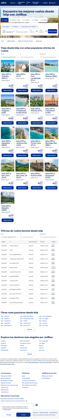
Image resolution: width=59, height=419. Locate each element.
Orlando (3, 341)
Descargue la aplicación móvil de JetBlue (12, 398)
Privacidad (25, 387)
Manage (8, 414)
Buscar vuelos (52, 31)
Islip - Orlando (5, 316)
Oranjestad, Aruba (25, 343)
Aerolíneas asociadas (7, 380)
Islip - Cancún (43, 323)
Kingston (3, 343)
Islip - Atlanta (24, 321)
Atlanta (22, 345)
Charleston (4, 345)
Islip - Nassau (43, 321)
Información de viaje (36, 3)
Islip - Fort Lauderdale (45, 316)
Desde (4, 30)
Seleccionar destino (22, 32)
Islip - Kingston (5, 318)
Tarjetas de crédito (6, 376)
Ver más (29, 329)
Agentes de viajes (6, 383)
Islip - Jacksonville (25, 323)
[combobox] (10, 57)
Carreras (4, 387)
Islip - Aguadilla (5, 323)
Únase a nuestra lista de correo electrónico (14, 401)
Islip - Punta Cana (25, 325)
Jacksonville (23, 348)
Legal (23, 376)
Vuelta (40, 30)
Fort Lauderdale (43, 341)
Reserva (13, 3)
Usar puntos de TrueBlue (29, 26)
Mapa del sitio (5, 389)
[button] (16, 26)
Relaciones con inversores (9, 385)
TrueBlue (44, 3)
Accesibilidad (26, 378)
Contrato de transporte (28, 380)
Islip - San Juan (43, 325)
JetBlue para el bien (47, 376)
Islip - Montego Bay (6, 325)
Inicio (2, 41)
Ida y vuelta (6, 26)
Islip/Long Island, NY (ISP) (8, 32)
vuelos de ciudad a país (33, 412)
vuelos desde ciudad (43, 412)
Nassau (41, 345)
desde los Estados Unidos (25, 41)
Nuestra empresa (5, 378)
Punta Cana (23, 350)
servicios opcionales (46, 362)
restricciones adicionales (7, 364)
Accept (23, 414)
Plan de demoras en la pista (29, 383)
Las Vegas (42, 343)
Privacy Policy (7, 409)
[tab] (4, 20)
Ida (30, 30)
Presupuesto (43, 54)
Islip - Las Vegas (43, 318)
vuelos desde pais (53, 412)
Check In (28, 3)
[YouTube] (36, 405)
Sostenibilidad (46, 378)
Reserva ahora (8, 90)
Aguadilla (3, 348)
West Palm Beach (25, 341)
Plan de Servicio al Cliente (29, 385)
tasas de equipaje (33, 362)
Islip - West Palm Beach (26, 316)
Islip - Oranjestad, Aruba (27, 318)
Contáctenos (4, 392)
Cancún (41, 348)
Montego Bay (4, 350)
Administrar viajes (21, 3)
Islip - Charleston (6, 321)
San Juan (41, 350)
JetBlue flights (11, 41)
